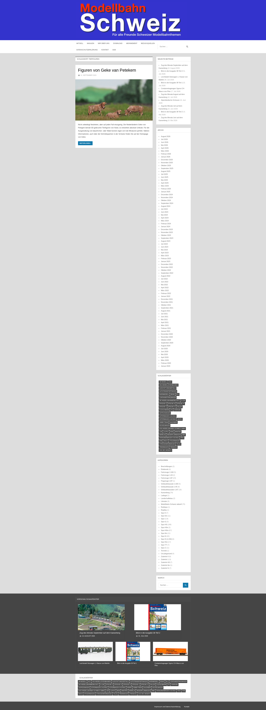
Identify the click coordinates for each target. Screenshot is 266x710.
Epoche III (171, 403)
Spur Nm (164, 542)
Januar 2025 (165, 192)
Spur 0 (163, 513)
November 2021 (167, 302)
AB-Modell (163, 382)
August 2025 (165, 171)
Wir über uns (103, 43)
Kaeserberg (165, 492)
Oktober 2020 (166, 340)
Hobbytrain (163, 422)
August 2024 (165, 206)
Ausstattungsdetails (167, 388)
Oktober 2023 (166, 235)
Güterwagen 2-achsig (167, 416)
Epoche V (162, 407)
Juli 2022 (164, 279)
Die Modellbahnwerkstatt (169, 400)
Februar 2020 (166, 363)
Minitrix (178, 431)
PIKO (182, 438)
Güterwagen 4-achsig (167, 419)
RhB (160, 441)
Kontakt (105, 50)
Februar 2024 (166, 224)
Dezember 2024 (167, 194)
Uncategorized (166, 554)
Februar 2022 (166, 293)
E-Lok (183, 400)
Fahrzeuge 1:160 (167, 472)
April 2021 (165, 322)
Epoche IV (180, 403)
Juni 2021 (164, 317)
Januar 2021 (165, 331)
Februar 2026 (166, 154)
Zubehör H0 (165, 562)
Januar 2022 (165, 296)
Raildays (164, 507)
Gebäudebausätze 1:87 (169, 490)
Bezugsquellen (148, 43)
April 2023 (165, 253)
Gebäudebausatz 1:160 (169, 484)
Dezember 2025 (167, 160)
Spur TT (164, 545)
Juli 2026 (164, 139)
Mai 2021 (164, 319)
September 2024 (167, 203)
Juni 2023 (164, 247)
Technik (164, 551)
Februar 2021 (166, 328)
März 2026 (165, 151)
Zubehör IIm (165, 565)
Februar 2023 (166, 258)
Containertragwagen (167, 397)
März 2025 (165, 186)
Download (117, 43)
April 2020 (165, 357)
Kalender (173, 422)
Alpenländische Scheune (170, 100)
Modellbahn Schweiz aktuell (171, 504)
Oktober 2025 (166, 165)
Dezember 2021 (167, 299)
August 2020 (165, 346)
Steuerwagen (174, 441)
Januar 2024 (165, 226)
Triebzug (173, 447)
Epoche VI (171, 407)
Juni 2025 (164, 177)
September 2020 (167, 343)
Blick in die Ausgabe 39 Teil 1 (172, 83)
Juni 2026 (164, 142)
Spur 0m (164, 516)
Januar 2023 (165, 261)
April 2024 (165, 218)
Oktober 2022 (166, 270)
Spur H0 (164, 524)
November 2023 (167, 232)
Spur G (163, 522)
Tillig (179, 444)
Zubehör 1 (165, 559)
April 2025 (165, 183)
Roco (166, 441)
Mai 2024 (164, 215)
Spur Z (163, 548)
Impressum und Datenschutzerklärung (167, 707)
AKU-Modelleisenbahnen (168, 385)
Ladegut (164, 495)
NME (183, 435)
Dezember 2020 (167, 334)
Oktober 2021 (166, 305)
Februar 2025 (166, 189)
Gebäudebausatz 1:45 (169, 487)
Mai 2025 (164, 180)
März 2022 (165, 290)
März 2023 (165, 255)
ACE (170, 382)
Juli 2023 (164, 244)
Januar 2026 (165, 157)
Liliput (166, 431)
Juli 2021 (164, 314)
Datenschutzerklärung (87, 50)
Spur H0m (164, 530)
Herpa (179, 419)
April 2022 (165, 287)
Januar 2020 (165, 366)
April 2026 (165, 148)
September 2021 (167, 308)
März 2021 (165, 325)
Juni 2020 (164, 351)
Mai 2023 (164, 250)
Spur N (163, 536)
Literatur (164, 501)
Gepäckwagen (164, 413)
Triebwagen (164, 447)
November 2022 (167, 267)
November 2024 (167, 197)
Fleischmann (164, 410)
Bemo (173, 394)
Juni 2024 (164, 212)
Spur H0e (164, 527)
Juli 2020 (164, 348)
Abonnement (131, 43)
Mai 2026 (164, 145)
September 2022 (167, 273)
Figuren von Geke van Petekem (107, 70)
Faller (179, 407)
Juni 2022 (164, 282)
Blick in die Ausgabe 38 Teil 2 (172, 112)
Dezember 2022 (167, 264)
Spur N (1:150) (166, 539)
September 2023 (167, 238)
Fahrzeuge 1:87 (167, 478)
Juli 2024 (164, 209)
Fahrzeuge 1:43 (167, 475)
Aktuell (79, 43)
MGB (171, 431)
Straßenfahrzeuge (167, 444)
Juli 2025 (164, 174)
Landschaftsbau (167, 498)
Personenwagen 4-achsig (169, 438)
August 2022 (165, 276)
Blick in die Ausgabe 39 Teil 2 (172, 71)
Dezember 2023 (167, 229)
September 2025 (167, 168)
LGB (160, 431)
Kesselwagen (164, 425)
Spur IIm (164, 533)
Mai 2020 (164, 354)
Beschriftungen (166, 466)
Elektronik (164, 469)
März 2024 (165, 221)
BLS (177, 394)
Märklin (162, 435)
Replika (164, 510)
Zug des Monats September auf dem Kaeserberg (100, 633)
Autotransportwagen (168, 391)
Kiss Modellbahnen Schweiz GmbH (172, 428)
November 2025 (167, 162)
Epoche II (162, 403)
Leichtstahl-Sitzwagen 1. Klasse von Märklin (95, 663)
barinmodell (164, 394)
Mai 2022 (164, 285)
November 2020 (167, 337)
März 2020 (165, 360)
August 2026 (165, 136)
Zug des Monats (165, 450)
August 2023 (165, 241)
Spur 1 (163, 519)
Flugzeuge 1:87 (166, 481)
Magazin (90, 43)
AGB (114, 50)
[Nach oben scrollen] (261, 705)
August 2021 (165, 311)
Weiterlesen (84, 143)
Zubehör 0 (165, 556)
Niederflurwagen (174, 435)
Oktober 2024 (166, 200)
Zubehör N (165, 568)
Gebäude (177, 410)
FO (171, 410)
